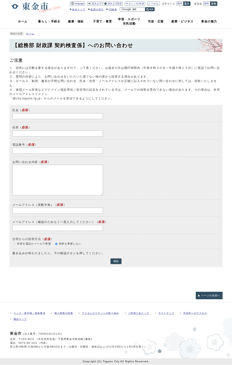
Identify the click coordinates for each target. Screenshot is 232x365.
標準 (180, 3)
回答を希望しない (70, 243)
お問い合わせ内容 (25, 161)
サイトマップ (166, 313)
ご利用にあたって (138, 313)
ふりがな (153, 3)
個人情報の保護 (63, 313)
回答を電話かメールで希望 (34, 243)
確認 (116, 261)
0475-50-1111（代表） (33, 342)
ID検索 (113, 9)
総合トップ (78, 9)
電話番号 (18, 144)
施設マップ (20, 319)
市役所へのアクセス (195, 313)
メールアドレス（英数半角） (33, 204)
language (79, 3)
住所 (15, 127)
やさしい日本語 (135, 3)
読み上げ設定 (115, 3)
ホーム (30, 33)
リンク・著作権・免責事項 (29, 313)
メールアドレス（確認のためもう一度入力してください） (53, 221)
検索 (151, 9)
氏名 (15, 110)
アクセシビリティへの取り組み (100, 313)
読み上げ (96, 3)
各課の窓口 (97, 9)
